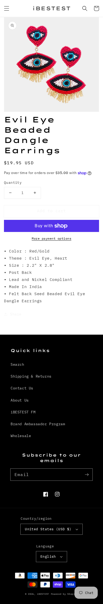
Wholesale (21, 435)
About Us (20, 400)
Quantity (13, 182)
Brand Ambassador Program (38, 424)
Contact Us (22, 388)
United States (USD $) (48, 529)
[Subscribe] (86, 474)
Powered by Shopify (64, 593)
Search (17, 364)
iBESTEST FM (23, 412)
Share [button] (15, 314)
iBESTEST (43, 593)
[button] (6, 8)
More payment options (51, 238)
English (48, 556)
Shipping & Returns (31, 376)
